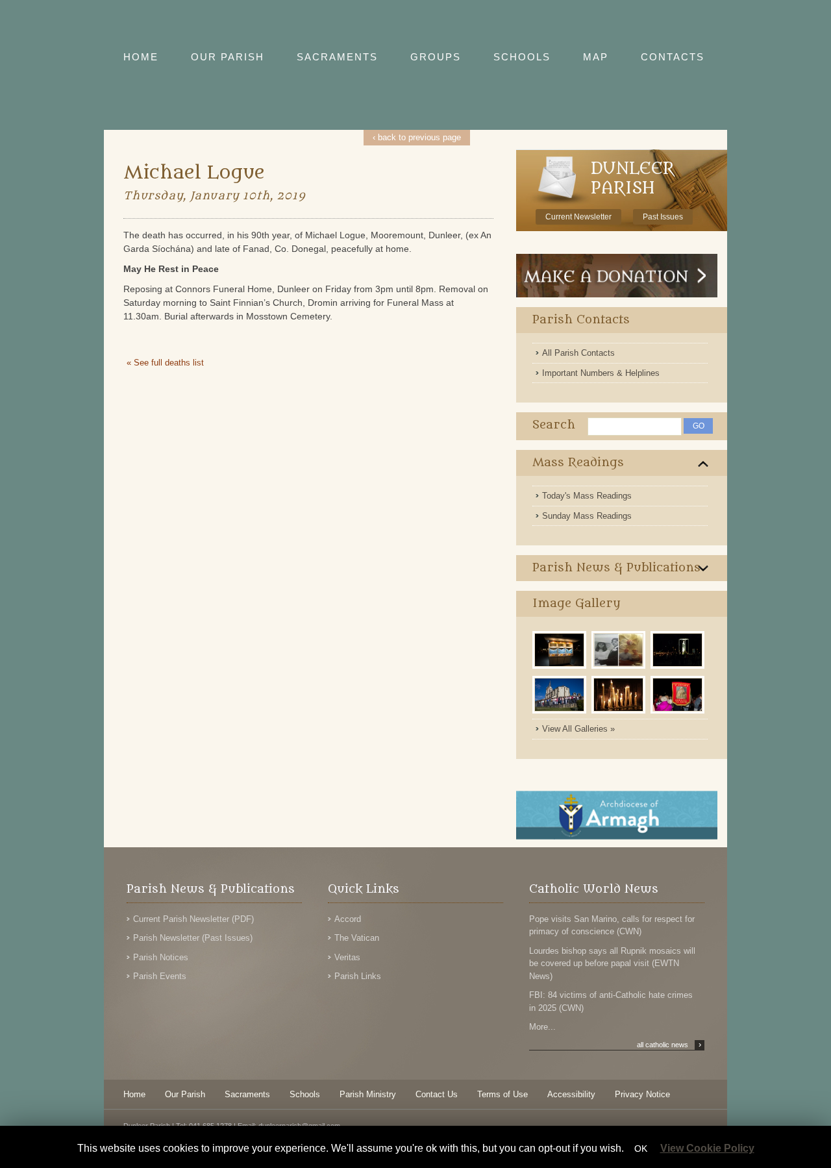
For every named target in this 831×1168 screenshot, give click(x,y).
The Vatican (356, 938)
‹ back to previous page (417, 137)
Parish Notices (160, 957)
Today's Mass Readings (587, 496)
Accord (347, 919)
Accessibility (571, 1094)
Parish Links (357, 976)
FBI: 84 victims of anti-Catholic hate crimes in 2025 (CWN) (611, 1001)
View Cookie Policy (707, 1148)
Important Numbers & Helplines (601, 373)
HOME (140, 56)
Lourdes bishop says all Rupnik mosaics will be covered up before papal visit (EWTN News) (612, 963)
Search (553, 425)
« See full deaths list (165, 362)
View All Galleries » (578, 729)
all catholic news (669, 1044)
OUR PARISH (227, 56)
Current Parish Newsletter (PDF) (193, 919)
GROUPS (435, 56)
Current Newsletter (578, 216)
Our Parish (185, 1094)
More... (542, 1027)
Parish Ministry (368, 1094)
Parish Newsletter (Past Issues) (193, 938)
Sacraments (247, 1094)
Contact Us (437, 1094)
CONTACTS (672, 56)
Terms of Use (502, 1094)
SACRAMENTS (337, 56)
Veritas (347, 957)
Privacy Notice (642, 1094)
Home (134, 1094)
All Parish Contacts (578, 353)
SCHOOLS (522, 56)
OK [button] (640, 1148)
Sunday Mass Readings (587, 516)
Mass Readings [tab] (578, 462)
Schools (305, 1094)
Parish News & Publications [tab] (616, 568)
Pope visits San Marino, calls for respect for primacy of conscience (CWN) (612, 925)
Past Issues (663, 216)
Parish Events (159, 976)
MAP (595, 56)
